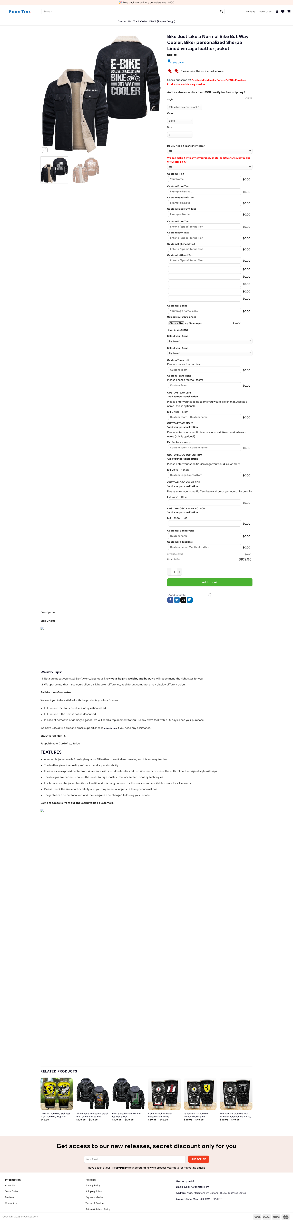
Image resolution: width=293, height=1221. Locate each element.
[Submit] (221, 11)
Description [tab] (48, 612)
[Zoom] (45, 150)
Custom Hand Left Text (180, 197)
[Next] (155, 93)
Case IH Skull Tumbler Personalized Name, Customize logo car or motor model (163, 1115)
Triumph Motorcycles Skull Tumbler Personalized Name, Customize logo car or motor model (235, 1115)
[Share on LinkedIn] (190, 600)
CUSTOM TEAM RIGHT (180, 423)
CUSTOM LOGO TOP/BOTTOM (184, 454)
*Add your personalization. (183, 396)
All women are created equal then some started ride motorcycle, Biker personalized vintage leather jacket (92, 1115)
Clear (248, 98)
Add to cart (210, 582)
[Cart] (288, 11)
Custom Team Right (179, 375)
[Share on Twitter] (177, 600)
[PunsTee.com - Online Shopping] (19, 11)
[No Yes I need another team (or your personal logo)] (209, 151)
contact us (110, 728)
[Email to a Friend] (183, 600)
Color (170, 113)
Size (169, 127)
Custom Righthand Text (181, 243)
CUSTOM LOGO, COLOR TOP (183, 482)
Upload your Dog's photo (181, 316)
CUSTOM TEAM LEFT (179, 392)
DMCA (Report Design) (162, 21)
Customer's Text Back (180, 541)
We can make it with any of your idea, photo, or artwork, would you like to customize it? (208, 159)
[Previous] (47, 93)
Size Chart (178, 62)
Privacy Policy (119, 1167)
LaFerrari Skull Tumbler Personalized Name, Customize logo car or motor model (199, 1115)
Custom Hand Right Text (181, 208)
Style (170, 99)
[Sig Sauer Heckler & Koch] (209, 341)
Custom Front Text (178, 186)
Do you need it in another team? (186, 145)
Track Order (140, 21)
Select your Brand (177, 336)
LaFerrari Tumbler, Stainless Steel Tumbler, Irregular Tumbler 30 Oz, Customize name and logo (55, 1115)
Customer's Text (177, 305)
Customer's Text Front (180, 530)
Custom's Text (175, 173)
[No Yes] (209, 167)
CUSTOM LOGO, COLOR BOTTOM (186, 508)
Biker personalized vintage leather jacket (126, 1115)
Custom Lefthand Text (180, 255)
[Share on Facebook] (170, 600)
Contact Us (124, 21)
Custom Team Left (178, 360)
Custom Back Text (178, 232)
